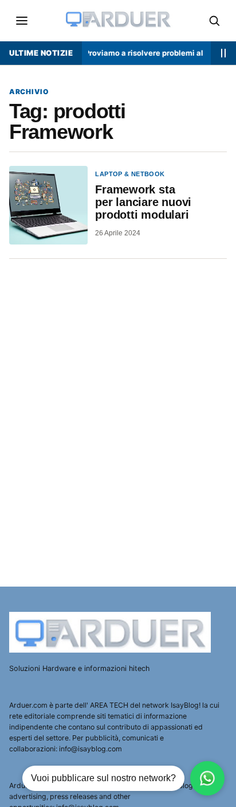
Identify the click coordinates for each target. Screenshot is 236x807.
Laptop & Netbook (129, 173)
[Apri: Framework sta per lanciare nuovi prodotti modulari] (48, 205)
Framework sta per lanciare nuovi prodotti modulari (143, 202)
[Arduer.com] (111, 632)
